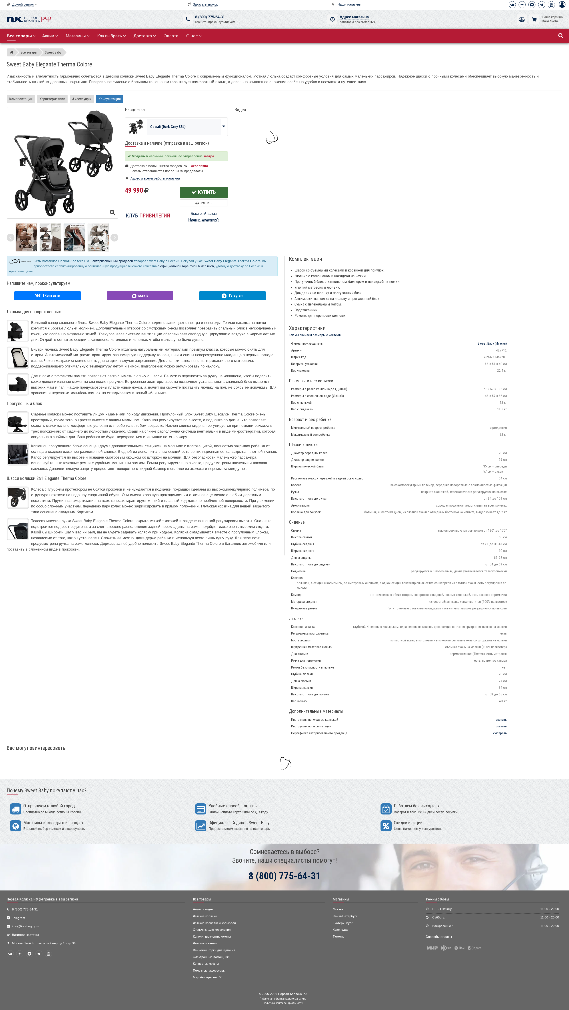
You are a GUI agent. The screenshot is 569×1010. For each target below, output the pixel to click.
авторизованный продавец (112, 261)
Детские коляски (205, 916)
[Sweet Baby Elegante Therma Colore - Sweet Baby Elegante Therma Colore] (26, 237)
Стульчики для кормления (212, 929)
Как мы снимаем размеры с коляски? (315, 335)
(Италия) (492, 343)
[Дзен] (522, 4)
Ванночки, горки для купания (214, 950)
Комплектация (20, 99)
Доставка (143, 36)
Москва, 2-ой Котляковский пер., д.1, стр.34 (44, 943)
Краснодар (341, 929)
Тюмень (338, 936)
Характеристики (52, 99)
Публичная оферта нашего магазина (283, 998)
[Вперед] (114, 238)
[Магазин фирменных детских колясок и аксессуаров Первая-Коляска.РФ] (29, 19)
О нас (192, 36)
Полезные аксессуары (209, 970)
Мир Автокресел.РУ (207, 977)
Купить (206, 192)
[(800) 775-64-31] (188, 19)
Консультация (109, 99)
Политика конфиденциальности (283, 1003)
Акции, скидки (203, 909)
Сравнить (205, 203)
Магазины (76, 36)
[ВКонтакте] (512, 4)
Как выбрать (109, 36)
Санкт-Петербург (345, 916)
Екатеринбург (343, 923)
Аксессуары (81, 99)
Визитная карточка (25, 934)
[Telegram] (541, 4)
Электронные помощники (211, 957)
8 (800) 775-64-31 (210, 17)
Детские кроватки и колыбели (214, 923)
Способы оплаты (439, 936)
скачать (501, 720)
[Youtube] (551, 4)
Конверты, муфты (206, 963)
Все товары (202, 899)
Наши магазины (349, 4)
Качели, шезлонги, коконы (212, 936)
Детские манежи (205, 943)
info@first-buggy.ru (25, 926)
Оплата (171, 36)
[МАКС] (531, 4)
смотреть (500, 733)
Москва (338, 909)
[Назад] (10, 238)
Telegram (18, 918)
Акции (48, 36)
